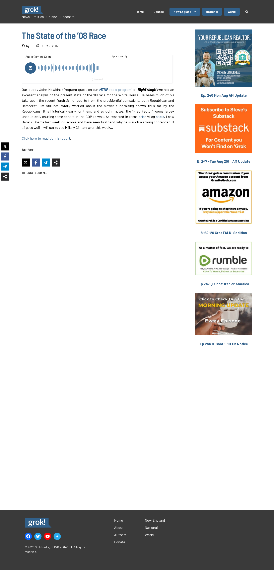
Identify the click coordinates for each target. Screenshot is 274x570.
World (232, 11)
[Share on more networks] (56, 163)
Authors (120, 534)
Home (140, 11)
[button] (246, 12)
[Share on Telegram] (46, 163)
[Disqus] (98, 337)
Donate (158, 11)
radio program (115, 89)
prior (142, 116)
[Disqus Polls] (98, 231)
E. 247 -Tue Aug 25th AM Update (223, 161)
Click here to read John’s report (46, 138)
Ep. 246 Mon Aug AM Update (224, 95)
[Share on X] (26, 163)
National (212, 11)
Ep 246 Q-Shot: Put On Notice (224, 344)
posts (160, 116)
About (119, 527)
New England (182, 11)
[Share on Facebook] (36, 163)
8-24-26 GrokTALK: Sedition (224, 233)
